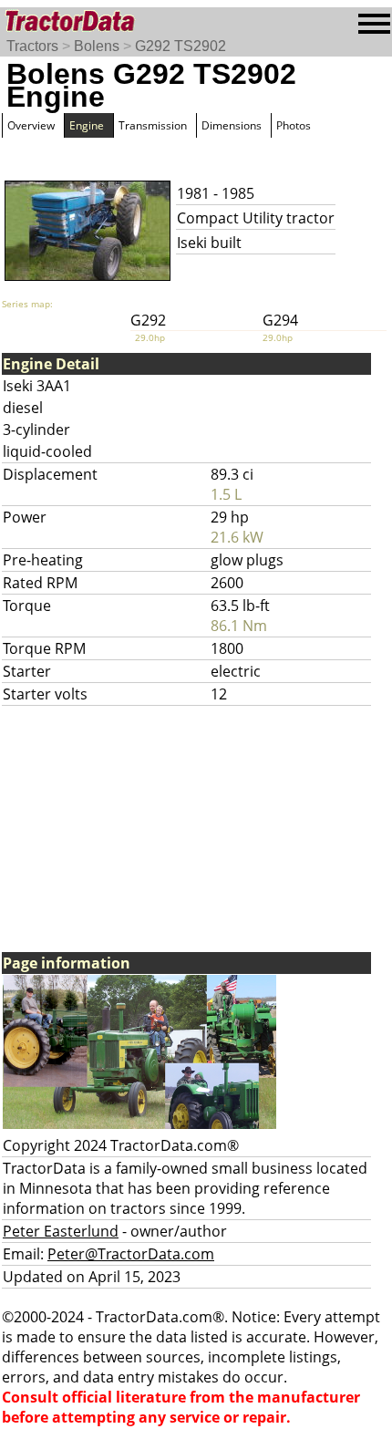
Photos (293, 125)
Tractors (32, 46)
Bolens (96, 46)
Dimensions (231, 125)
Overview (31, 125)
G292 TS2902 (180, 46)
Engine (86, 125)
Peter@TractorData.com (130, 1254)
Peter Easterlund (61, 1231)
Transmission (153, 125)
